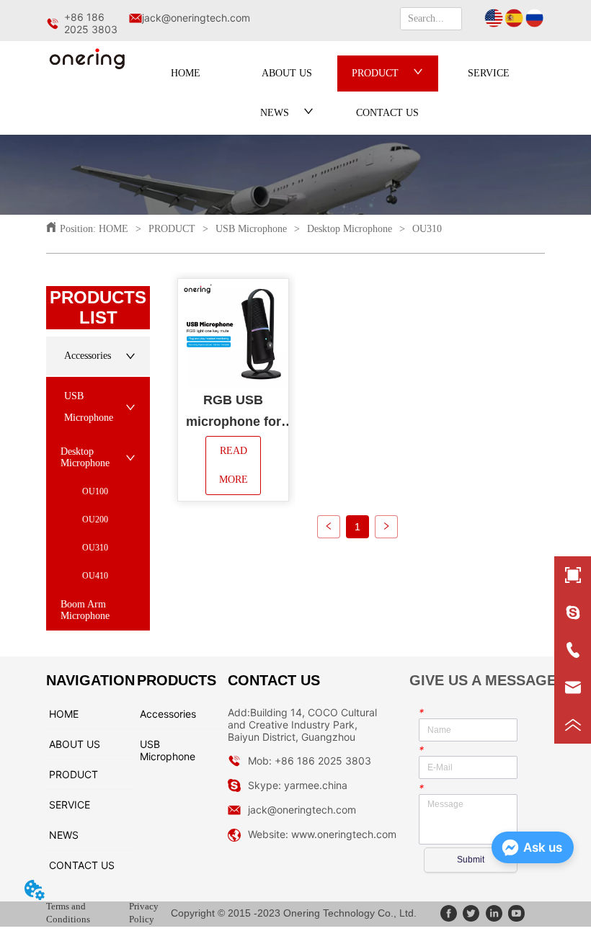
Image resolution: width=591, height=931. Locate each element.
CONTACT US (387, 112)
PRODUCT (375, 73)
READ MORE (234, 465)
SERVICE (489, 73)
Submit (470, 860)
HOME (185, 73)
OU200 (95, 519)
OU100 (95, 491)
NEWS (274, 112)
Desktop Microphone (349, 228)
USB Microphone (251, 228)
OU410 (95, 576)
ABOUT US (287, 73)
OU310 (427, 228)
